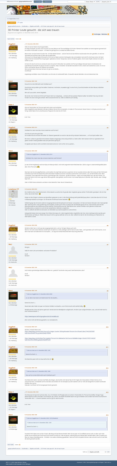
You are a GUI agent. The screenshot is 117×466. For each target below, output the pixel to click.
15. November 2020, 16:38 (31, 367)
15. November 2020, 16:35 (31, 346)
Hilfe (84, 462)
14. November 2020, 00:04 (31, 189)
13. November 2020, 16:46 (31, 81)
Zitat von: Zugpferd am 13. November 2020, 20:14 (39, 154)
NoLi (10, 244)
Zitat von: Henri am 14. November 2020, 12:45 (38, 350)
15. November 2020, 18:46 (32, 392)
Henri (11, 81)
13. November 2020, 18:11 (31, 104)
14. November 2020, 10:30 (31, 267)
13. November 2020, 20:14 (31, 127)
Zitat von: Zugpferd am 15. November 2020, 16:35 (39, 418)
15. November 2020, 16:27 (31, 326)
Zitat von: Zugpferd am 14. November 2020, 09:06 (39, 294)
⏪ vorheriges (96, 34)
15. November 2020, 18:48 (31, 414)
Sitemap (24, 462)
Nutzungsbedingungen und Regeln (95, 462)
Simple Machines (18, 462)
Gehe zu (85, 452)
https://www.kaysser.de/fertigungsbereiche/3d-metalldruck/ (42, 316)
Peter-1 (11, 105)
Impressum (79, 462)
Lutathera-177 (14, 189)
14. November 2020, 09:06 (31, 225)
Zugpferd (12, 44)
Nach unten (11, 39)
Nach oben (11, 444)
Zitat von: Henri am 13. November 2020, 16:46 (38, 371)
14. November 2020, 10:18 (31, 244)
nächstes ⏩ (105, 34)
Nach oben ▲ (108, 462)
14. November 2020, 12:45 (31, 290)
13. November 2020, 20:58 (31, 150)
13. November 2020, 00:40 (32, 44)
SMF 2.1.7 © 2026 (10, 462)
